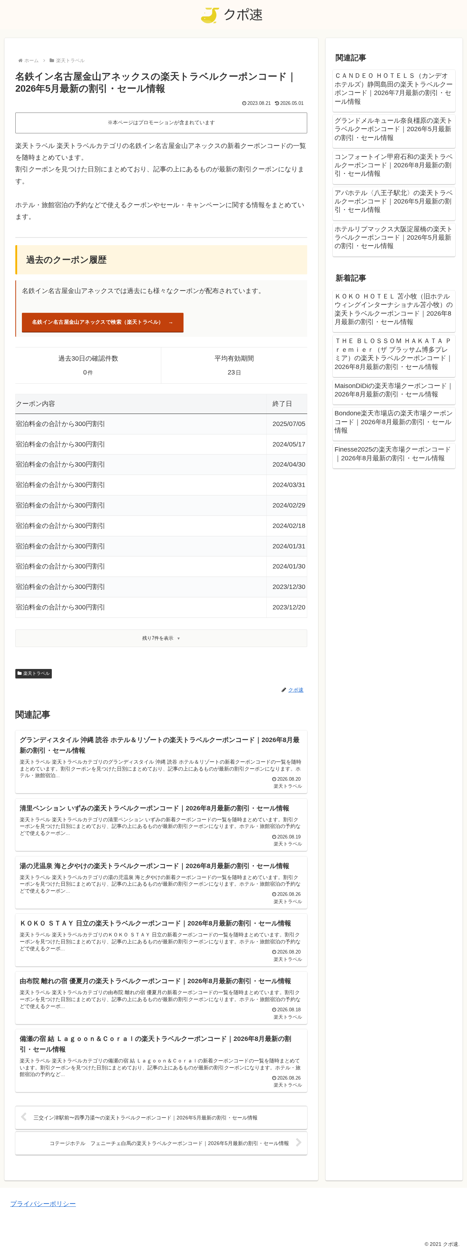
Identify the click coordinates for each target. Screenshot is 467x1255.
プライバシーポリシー (43, 1204)
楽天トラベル (36, 673)
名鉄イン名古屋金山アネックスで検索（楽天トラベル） (98, 322)
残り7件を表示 (157, 638)
